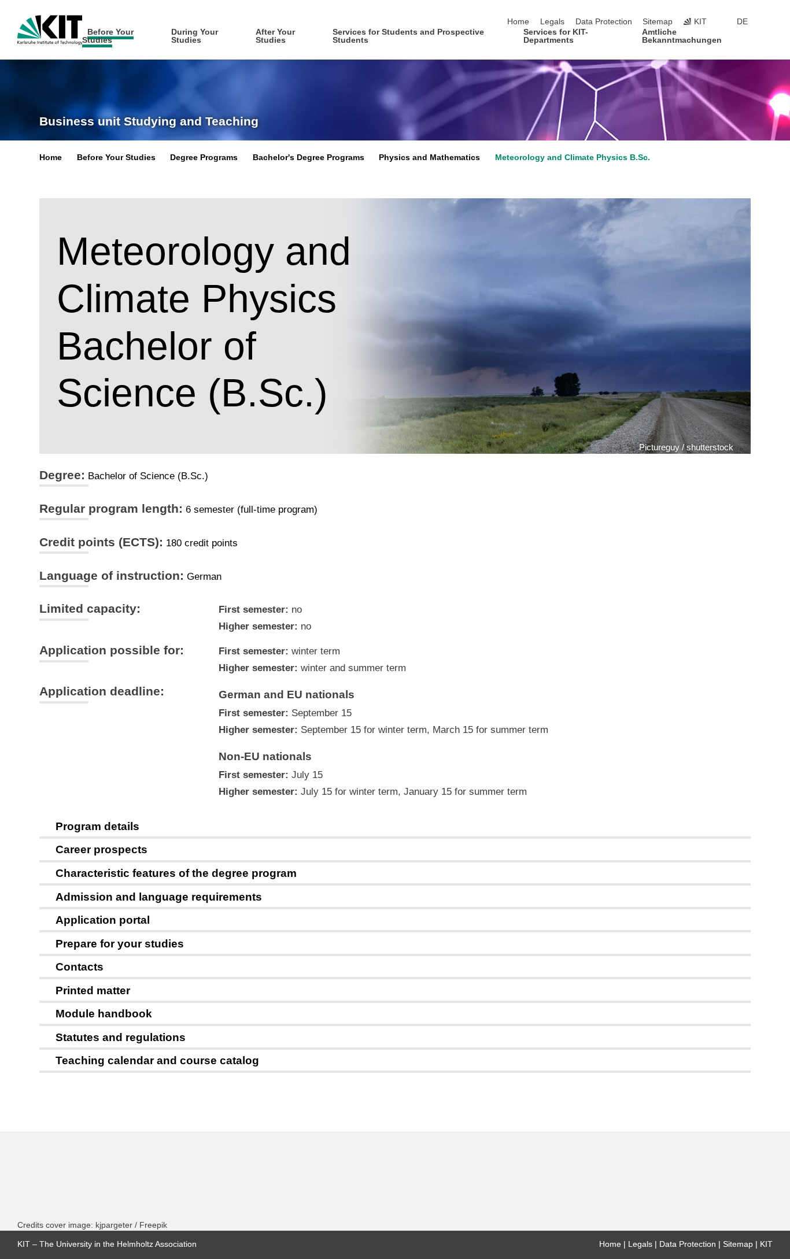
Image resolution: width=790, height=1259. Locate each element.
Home (518, 21)
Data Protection (603, 21)
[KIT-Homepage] (50, 30)
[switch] (769, 22)
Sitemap (658, 21)
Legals (552, 21)
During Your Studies (194, 36)
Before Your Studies (108, 36)
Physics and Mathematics (429, 157)
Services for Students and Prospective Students (408, 36)
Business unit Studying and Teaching (149, 121)
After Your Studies (275, 36)
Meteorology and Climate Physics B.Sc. (572, 157)
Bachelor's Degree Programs (308, 157)
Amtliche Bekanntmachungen (682, 36)
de (742, 21)
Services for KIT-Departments (555, 36)
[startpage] (769, 40)
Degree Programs (204, 157)
